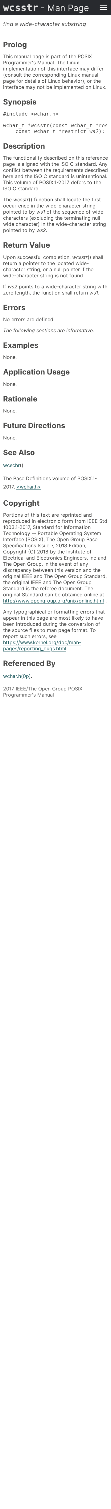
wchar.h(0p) (17, 676)
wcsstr (46, 7)
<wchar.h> (28, 487)
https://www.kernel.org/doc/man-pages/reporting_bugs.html (42, 645)
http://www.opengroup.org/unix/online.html (53, 601)
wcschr (11, 465)
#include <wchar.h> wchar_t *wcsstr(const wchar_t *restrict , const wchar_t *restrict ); (55, 122)
